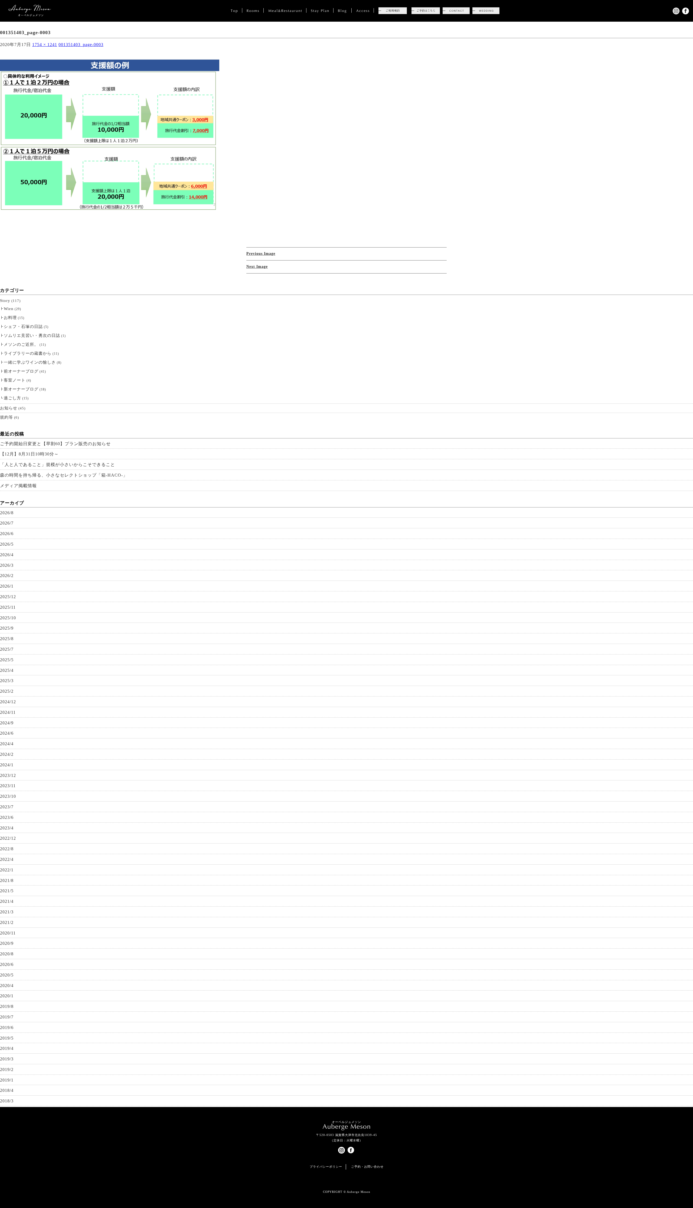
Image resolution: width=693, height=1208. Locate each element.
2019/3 (7, 1059)
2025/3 (7, 680)
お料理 (10, 317)
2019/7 (7, 1017)
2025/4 (7, 670)
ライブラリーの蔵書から (27, 353)
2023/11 (8, 785)
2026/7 (7, 523)
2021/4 (7, 901)
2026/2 (7, 575)
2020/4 (7, 985)
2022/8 (7, 848)
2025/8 (7, 638)
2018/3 (7, 1101)
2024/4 (7, 743)
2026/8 (7, 512)
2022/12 (8, 838)
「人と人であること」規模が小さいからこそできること (57, 464)
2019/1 (7, 1080)
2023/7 (7, 807)
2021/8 (7, 880)
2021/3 (7, 912)
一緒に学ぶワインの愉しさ (30, 362)
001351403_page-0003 (80, 44)
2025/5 (7, 659)
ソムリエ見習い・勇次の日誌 (32, 335)
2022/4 (7, 859)
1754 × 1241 (44, 44)
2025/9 (7, 628)
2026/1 (7, 586)
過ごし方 (12, 398)
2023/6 (7, 817)
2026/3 (7, 565)
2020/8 (7, 954)
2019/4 (7, 1048)
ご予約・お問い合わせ (367, 1166)
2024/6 (7, 733)
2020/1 (7, 996)
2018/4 (7, 1090)
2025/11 (8, 607)
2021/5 (7, 890)
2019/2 (7, 1069)
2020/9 (7, 943)
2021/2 (7, 922)
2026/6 (7, 533)
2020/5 (7, 975)
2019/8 (7, 1006)
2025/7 (7, 649)
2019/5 (7, 1038)
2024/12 (8, 701)
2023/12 (8, 775)
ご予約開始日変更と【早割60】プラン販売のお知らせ (55, 443)
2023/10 (8, 796)
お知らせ (8, 408)
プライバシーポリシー (326, 1166)
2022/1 (7, 870)
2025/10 (8, 618)
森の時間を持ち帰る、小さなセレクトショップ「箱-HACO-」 (64, 475)
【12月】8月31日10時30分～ (29, 454)
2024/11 (8, 712)
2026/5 (7, 544)
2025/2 (7, 691)
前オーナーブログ (21, 371)
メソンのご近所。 (21, 344)
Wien (9, 309)
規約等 (6, 417)
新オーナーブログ (21, 389)
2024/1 (7, 765)
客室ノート (14, 380)
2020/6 (7, 964)
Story (5, 300)
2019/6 (7, 1027)
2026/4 (7, 554)
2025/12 (8, 596)
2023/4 (7, 828)
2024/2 (7, 754)
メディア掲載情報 (18, 485)
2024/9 (7, 723)
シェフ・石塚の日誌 (23, 326)
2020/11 (8, 933)
